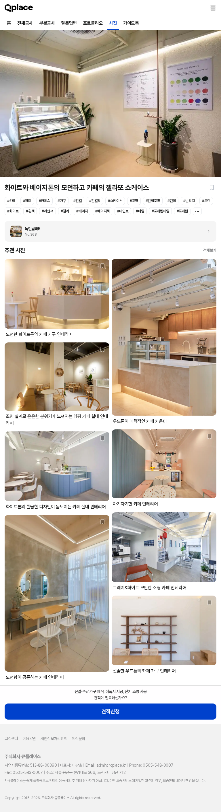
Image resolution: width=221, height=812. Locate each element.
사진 (113, 23)
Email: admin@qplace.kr (105, 765)
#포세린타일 (160, 211)
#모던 (206, 201)
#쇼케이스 (115, 201)
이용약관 (29, 738)
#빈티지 (189, 201)
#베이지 (81, 211)
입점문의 (78, 738)
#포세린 (182, 211)
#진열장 (94, 201)
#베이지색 (102, 211)
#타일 (140, 211)
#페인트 (122, 211)
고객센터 (11, 738)
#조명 (134, 201)
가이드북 (131, 23)
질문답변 (69, 23)
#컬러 (65, 211)
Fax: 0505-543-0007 (24, 772)
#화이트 (12, 211)
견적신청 (110, 711)
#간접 (171, 201)
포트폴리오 (93, 23)
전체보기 (209, 250)
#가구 (62, 201)
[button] (212, 8)
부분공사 (47, 23)
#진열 (77, 201)
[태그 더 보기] (197, 211)
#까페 (27, 201)
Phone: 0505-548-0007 (151, 765)
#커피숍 (44, 201)
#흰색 (30, 211)
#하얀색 (47, 211)
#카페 (11, 201)
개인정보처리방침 (54, 738)
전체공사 (25, 23)
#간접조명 (153, 201)
